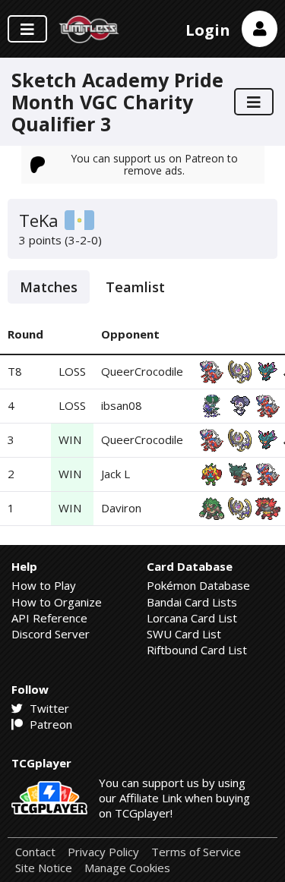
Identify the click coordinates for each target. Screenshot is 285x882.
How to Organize (56, 602)
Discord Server (50, 633)
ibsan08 (121, 405)
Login (207, 30)
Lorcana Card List (192, 617)
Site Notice (43, 868)
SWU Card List (184, 633)
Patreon (49, 724)
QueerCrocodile (142, 371)
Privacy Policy (103, 852)
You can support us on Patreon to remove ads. (154, 164)
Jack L (115, 473)
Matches (49, 287)
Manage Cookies (127, 868)
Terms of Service (196, 852)
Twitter (48, 708)
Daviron (121, 507)
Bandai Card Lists (192, 602)
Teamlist (135, 287)
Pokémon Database (198, 585)
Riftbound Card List (197, 649)
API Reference (49, 617)
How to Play (43, 585)
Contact (35, 852)
